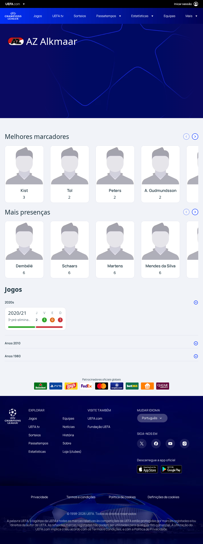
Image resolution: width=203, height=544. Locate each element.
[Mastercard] (101, 386)
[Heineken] (40, 386)
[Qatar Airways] (162, 386)
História (68, 435)
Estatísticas (37, 451)
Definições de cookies (163, 497)
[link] (37, 16)
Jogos (33, 418)
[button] (109, 16)
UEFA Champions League (13, 16)
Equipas (68, 418)
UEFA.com (95, 418)
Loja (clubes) (72, 451)
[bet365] (132, 386)
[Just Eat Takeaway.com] (147, 386)
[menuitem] (38, 16)
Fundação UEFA (99, 427)
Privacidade (39, 497)
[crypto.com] (116, 386)
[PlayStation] (55, 386)
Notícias (69, 427)
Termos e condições (80, 497)
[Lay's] (71, 386)
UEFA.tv (34, 427)
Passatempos (38, 443)
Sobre (67, 443)
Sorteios (35, 435)
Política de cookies (122, 497)
